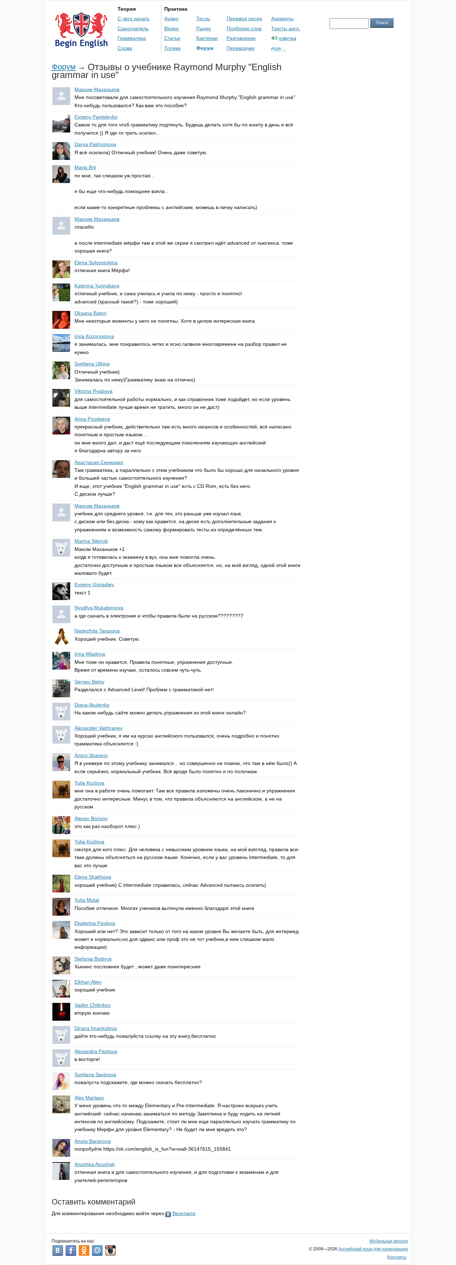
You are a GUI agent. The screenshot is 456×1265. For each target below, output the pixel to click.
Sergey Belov (89, 681)
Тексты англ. (285, 28)
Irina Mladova (89, 654)
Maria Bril (85, 167)
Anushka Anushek (94, 1164)
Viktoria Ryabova (93, 391)
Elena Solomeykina (96, 262)
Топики (172, 48)
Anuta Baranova (92, 1141)
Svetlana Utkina (92, 363)
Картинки (207, 38)
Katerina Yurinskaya (96, 285)
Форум (204, 48)
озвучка (287, 38)
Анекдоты (282, 18)
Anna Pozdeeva (92, 419)
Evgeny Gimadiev (94, 584)
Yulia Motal (86, 900)
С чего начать (134, 18)
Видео (171, 28)
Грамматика (132, 38)
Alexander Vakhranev (98, 728)
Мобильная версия (388, 1241)
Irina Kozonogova (94, 336)
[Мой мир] (97, 1250)
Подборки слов (244, 28)
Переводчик (240, 48)
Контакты (396, 1257)
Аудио (171, 18)
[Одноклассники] (84, 1250)
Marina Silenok (91, 541)
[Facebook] (71, 1250)
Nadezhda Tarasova (97, 631)
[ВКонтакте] (57, 1250)
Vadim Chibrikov (92, 1005)
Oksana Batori (90, 313)
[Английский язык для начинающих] (81, 45)
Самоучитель (133, 28)
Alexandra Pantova (95, 1051)
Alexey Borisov (91, 818)
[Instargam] (110, 1250)
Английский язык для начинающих (373, 1248)
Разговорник (241, 38)
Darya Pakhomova (95, 144)
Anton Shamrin (91, 755)
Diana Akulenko (91, 705)
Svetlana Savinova (95, 1074)
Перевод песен (244, 18)
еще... (278, 48)
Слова (125, 48)
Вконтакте (184, 1213)
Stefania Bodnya (93, 959)
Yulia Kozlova (89, 783)
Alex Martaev (89, 1097)
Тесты (203, 18)
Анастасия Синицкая (98, 462)
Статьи (172, 38)
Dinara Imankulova (95, 1028)
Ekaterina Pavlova (94, 923)
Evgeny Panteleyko (96, 117)
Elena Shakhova (92, 877)
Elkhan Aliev (88, 982)
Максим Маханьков (96, 89)
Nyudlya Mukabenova (98, 607)
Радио (203, 28)
